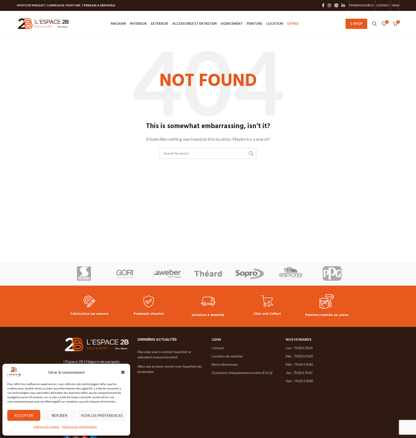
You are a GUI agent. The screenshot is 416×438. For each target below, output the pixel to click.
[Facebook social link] (323, 5)
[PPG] (332, 273)
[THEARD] (208, 273)
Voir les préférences (102, 415)
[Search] (374, 24)
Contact (218, 348)
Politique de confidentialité (79, 427)
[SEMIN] (84, 273)
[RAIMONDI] (290, 273)
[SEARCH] (251, 153)
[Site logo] (43, 23)
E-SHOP (356, 23)
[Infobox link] (89, 306)
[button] (122, 372)
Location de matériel (227, 356)
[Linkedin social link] (343, 5)
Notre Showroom (225, 364)
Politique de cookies (46, 427)
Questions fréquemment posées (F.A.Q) (242, 373)
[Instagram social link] (329, 5)
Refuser (59, 415)
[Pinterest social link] (336, 5)
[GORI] (125, 273)
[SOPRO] (249, 273)
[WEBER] (166, 273)
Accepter (23, 415)
